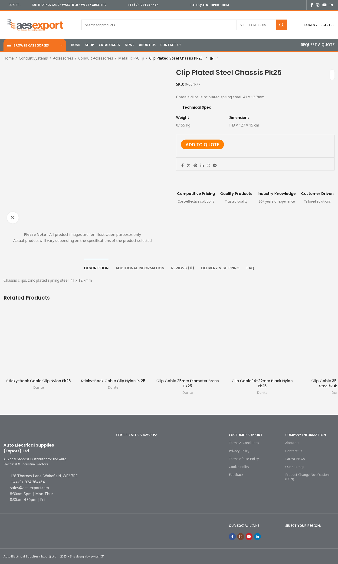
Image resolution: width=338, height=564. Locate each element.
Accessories (63, 58)
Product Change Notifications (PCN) (307, 476)
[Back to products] (212, 58)
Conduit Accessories (95, 58)
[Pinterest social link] (195, 165)
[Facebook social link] (312, 4)
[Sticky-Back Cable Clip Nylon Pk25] (38, 341)
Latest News (295, 459)
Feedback (236, 474)
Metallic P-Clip (131, 58)
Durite (38, 387)
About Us (292, 443)
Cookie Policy (239, 466)
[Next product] (217, 58)
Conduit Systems (33, 58)
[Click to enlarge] (13, 218)
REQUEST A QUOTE (318, 44)
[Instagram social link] (318, 4)
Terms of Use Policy (244, 459)
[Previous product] (206, 58)
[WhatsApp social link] (208, 165)
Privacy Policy (239, 451)
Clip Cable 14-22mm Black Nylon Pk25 (262, 383)
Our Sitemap (294, 466)
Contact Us (293, 451)
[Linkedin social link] (331, 4)
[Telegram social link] (215, 165)
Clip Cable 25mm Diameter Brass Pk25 (187, 383)
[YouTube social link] (324, 4)
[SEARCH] (281, 25)
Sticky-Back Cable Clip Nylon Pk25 (38, 381)
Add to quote (202, 144)
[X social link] (188, 165)
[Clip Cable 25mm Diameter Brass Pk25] (188, 341)
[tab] (96, 266)
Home (8, 58)
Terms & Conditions (244, 443)
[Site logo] (35, 24)
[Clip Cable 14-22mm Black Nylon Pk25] (262, 341)
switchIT (97, 556)
